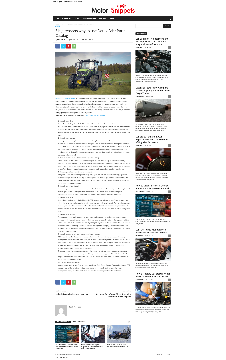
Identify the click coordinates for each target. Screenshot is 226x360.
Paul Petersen (61, 39)
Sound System (89, 19)
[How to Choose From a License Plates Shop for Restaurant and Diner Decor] (67, 334)
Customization (64, 19)
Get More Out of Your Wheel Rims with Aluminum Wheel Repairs (113, 295)
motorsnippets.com (62, 357)
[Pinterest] (68, 46)
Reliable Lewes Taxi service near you (71, 294)
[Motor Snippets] (113, 9)
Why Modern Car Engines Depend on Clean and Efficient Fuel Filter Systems (92, 347)
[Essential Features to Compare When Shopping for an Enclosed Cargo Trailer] (153, 110)
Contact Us (68, 2)
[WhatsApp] (74, 46)
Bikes (112, 19)
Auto (77, 19)
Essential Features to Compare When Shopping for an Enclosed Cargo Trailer (152, 90)
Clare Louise (139, 236)
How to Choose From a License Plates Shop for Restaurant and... (153, 187)
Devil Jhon (138, 47)
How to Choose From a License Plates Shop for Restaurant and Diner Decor (66, 347)
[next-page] (129, 322)
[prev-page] (127, 322)
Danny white (139, 96)
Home (57, 24)
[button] (169, 18)
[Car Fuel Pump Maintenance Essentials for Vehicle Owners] (153, 249)
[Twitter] (63, 46)
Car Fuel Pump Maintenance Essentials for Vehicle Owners (151, 231)
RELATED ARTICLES (63, 322)
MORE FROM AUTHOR (79, 322)
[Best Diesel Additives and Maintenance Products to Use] (119, 334)
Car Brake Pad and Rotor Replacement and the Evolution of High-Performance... (152, 139)
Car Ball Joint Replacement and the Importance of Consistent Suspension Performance (152, 41)
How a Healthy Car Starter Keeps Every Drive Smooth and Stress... (152, 275)
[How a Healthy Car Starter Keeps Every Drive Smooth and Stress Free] (153, 293)
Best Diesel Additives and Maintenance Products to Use (118, 346)
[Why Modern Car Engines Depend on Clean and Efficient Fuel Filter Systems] (93, 334)
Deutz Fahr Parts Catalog (65, 98)
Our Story (78, 2)
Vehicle (102, 19)
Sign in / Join (57, 2)
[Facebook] (57, 46)
